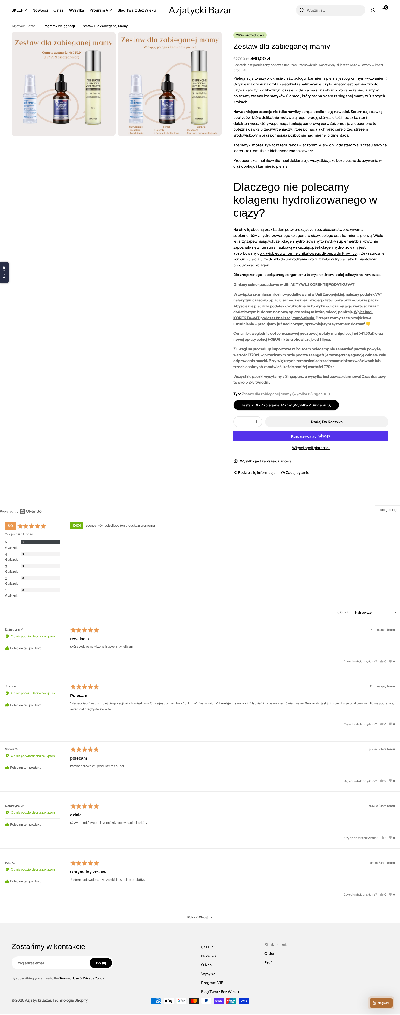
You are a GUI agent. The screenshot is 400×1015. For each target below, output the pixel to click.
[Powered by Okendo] (21, 511)
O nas (206, 964)
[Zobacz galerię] (107, 40)
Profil (269, 962)
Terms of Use (69, 978)
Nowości (208, 956)
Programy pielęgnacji (58, 26)
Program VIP (212, 982)
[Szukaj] (302, 10)
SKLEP (207, 947)
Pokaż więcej (198, 917)
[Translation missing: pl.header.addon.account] (372, 10)
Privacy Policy (93, 978)
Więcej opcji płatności (311, 447)
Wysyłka (208, 973)
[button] (4, 272)
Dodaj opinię (387, 510)
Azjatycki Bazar (23, 26)
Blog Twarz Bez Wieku (220, 991)
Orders (270, 953)
